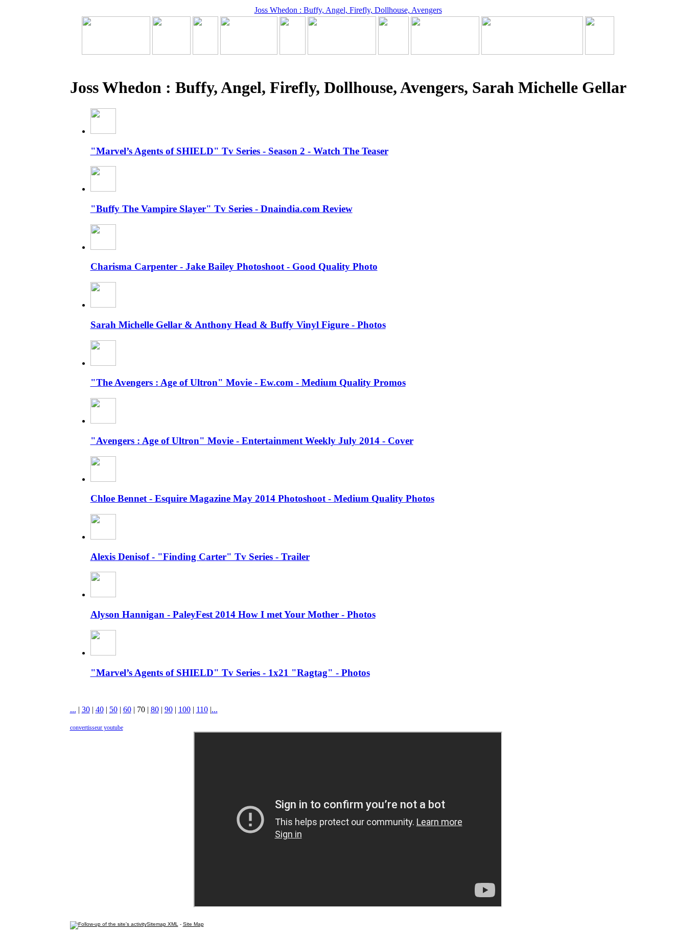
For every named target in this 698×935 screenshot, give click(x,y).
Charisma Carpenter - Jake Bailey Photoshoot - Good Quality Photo (234, 266)
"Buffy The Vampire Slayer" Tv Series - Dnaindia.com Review (221, 208)
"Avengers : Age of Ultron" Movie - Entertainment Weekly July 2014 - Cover (251, 440)
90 (169, 709)
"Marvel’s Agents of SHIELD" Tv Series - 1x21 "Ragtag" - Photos (230, 672)
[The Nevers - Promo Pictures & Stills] (293, 52)
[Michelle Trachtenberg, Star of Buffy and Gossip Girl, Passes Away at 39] (116, 52)
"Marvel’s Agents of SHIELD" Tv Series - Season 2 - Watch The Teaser (239, 151)
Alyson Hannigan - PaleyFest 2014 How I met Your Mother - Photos (233, 614)
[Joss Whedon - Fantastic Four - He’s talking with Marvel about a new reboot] (532, 52)
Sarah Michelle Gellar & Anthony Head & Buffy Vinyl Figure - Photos (238, 324)
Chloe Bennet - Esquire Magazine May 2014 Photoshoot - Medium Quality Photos (262, 498)
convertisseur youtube (96, 727)
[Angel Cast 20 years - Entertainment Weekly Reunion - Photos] (599, 52)
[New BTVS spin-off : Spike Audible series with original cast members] (171, 52)
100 (184, 709)
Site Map (193, 924)
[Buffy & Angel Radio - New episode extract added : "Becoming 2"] (342, 52)
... (73, 709)
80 (155, 709)
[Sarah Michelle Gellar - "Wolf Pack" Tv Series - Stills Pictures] (248, 52)
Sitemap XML (162, 924)
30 (86, 709)
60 (127, 709)
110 (202, 709)
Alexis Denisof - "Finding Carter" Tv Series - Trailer (200, 556)
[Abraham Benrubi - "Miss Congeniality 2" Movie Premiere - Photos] (393, 52)
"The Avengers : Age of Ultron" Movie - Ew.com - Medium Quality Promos (248, 382)
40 (100, 709)
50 (113, 709)
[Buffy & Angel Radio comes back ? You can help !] (445, 52)
